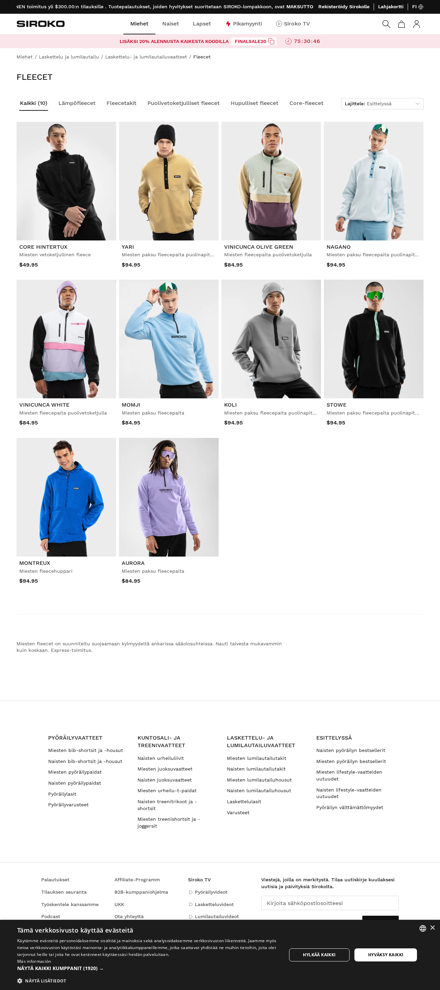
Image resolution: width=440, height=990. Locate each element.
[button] (148, 968)
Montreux (34, 563)
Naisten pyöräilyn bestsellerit (350, 750)
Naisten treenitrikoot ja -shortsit (167, 805)
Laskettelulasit (244, 801)
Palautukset (55, 879)
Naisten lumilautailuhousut (259, 790)
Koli (230, 405)
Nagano (339, 247)
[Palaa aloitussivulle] (40, 24)
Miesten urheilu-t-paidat (167, 790)
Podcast (50, 916)
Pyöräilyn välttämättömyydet (349, 807)
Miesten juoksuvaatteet (165, 769)
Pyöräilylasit (62, 794)
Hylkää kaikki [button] (319, 955)
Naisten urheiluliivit (161, 758)
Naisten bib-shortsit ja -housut (85, 761)
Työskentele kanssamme (70, 904)
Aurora (133, 563)
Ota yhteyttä (129, 916)
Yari (128, 247)
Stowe (336, 405)
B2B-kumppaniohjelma (141, 892)
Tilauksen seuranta (64, 892)
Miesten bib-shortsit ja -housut (85, 750)
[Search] (386, 24)
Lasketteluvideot (214, 904)
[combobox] (422, 928)
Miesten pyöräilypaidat (75, 772)
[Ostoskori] (401, 24)
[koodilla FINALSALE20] (271, 41)
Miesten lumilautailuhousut (259, 780)
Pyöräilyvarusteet (68, 804)
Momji (131, 405)
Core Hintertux (43, 247)
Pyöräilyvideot (211, 892)
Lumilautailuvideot (217, 916)
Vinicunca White (44, 405)
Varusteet (238, 812)
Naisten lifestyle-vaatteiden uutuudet (349, 793)
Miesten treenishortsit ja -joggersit (169, 822)
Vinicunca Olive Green (258, 247)
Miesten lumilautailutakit (256, 758)
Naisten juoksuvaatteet (165, 780)
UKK (119, 904)
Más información (34, 961)
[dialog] (220, 955)
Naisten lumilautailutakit (256, 769)
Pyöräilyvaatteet (75, 737)
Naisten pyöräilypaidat (74, 783)
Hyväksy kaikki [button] (386, 955)
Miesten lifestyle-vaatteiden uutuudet (349, 775)
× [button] (432, 927)
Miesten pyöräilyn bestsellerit (351, 761)
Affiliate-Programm (137, 879)
